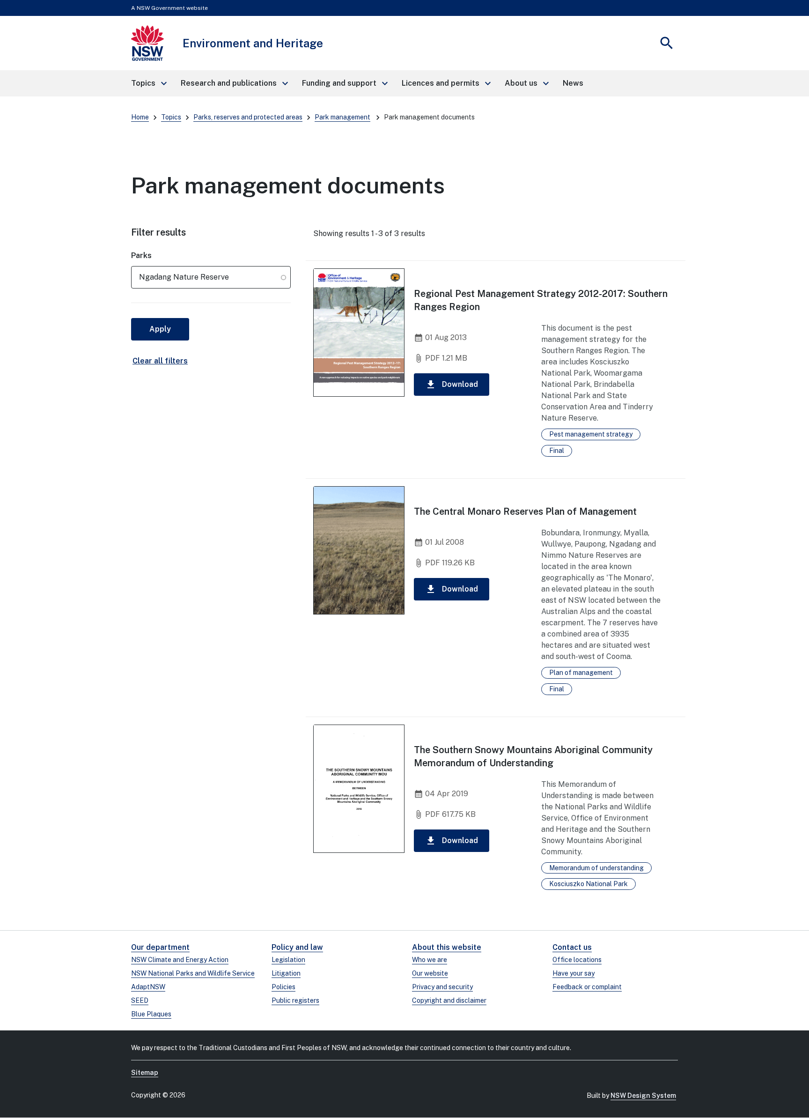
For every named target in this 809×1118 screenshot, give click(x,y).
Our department (160, 947)
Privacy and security (442, 987)
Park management (342, 117)
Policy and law (297, 947)
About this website (446, 947)
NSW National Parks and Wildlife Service (193, 973)
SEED (139, 1000)
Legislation (288, 959)
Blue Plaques (151, 1014)
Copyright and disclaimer (449, 1000)
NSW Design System (643, 1095)
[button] (148, 83)
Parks (141, 255)
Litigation (286, 973)
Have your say (573, 973)
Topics (171, 117)
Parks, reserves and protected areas (247, 117)
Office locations (577, 959)
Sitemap (144, 1072)
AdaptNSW (148, 987)
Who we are (429, 959)
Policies (283, 987)
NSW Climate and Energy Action (179, 959)
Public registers (295, 1000)
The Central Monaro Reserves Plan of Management (525, 511)
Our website (430, 973)
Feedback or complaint (587, 987)
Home (140, 117)
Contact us (572, 947)
